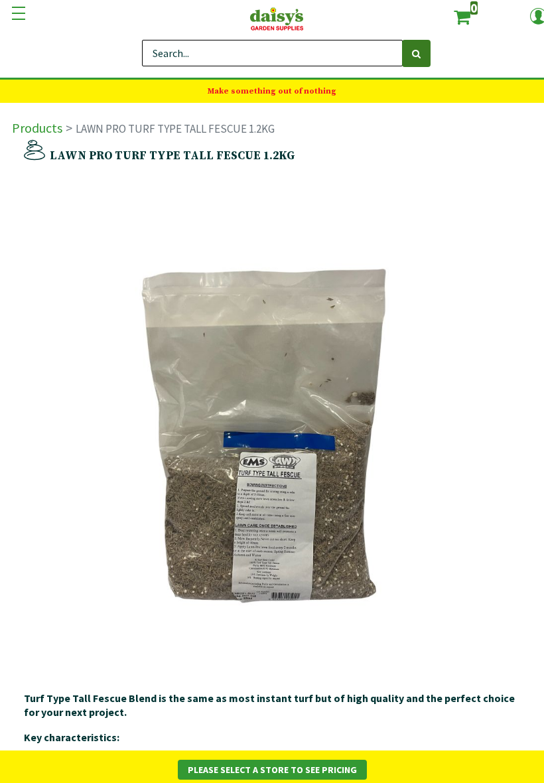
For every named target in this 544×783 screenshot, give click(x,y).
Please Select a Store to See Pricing (272, 770)
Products (37, 127)
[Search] (416, 53)
